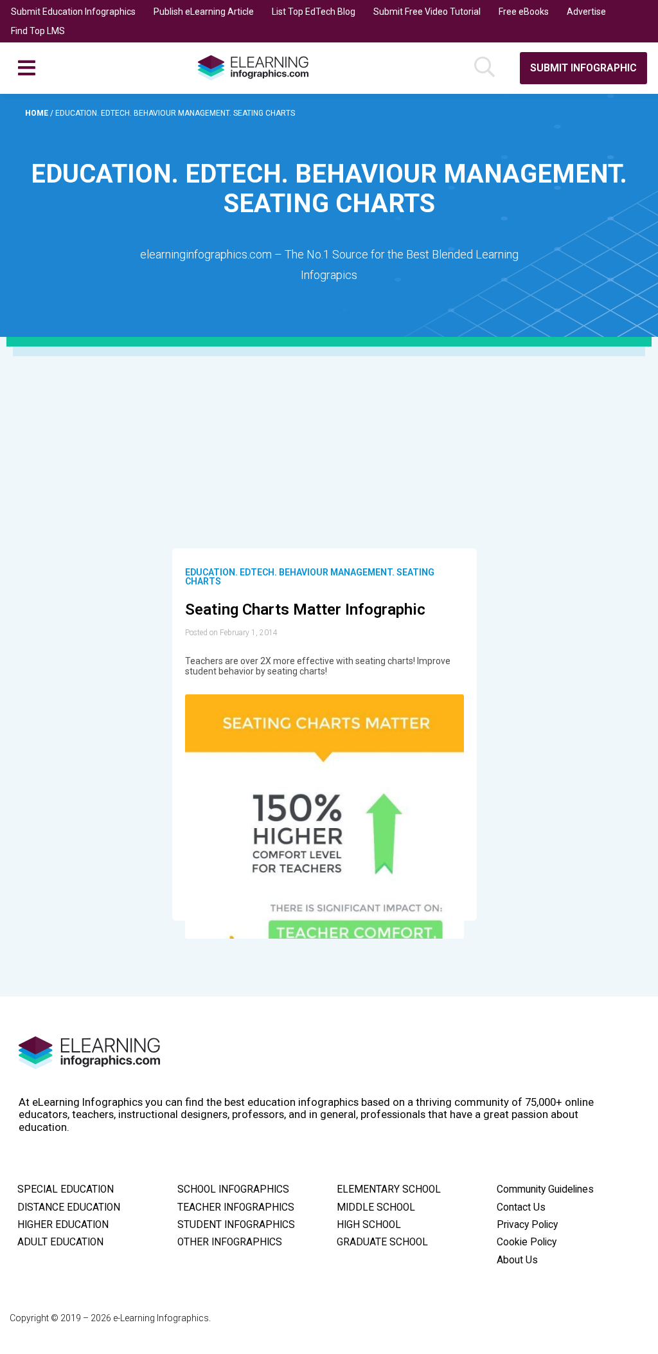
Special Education (65, 1189)
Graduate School (382, 1242)
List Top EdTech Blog (313, 11)
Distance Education (68, 1207)
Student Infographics (236, 1225)
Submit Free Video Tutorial (427, 11)
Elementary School (389, 1189)
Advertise (586, 11)
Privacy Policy (527, 1225)
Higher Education (63, 1225)
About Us (517, 1260)
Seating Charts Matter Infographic (305, 609)
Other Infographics (229, 1242)
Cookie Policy (526, 1242)
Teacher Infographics (235, 1207)
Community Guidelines (545, 1189)
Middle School (376, 1207)
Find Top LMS (38, 31)
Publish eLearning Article (204, 11)
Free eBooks (524, 11)
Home (37, 113)
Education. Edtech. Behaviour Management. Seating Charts (309, 577)
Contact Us (521, 1207)
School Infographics (233, 1189)
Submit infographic (583, 68)
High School (369, 1225)
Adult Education (60, 1242)
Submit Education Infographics (73, 11)
